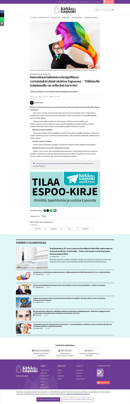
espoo (44, 216)
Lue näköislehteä (62, 2)
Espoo (59, 373)
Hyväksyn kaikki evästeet (48, 399)
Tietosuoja (79, 376)
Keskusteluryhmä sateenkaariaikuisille (48, 163)
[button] (44, 210)
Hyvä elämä (44, 373)
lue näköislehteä (103, 366)
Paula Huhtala (44, 96)
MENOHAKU (109, 2)
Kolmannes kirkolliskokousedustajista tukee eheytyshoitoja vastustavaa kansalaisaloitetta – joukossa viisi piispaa (69, 285)
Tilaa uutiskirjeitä (80, 379)
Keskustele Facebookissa (42, 350)
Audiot (43, 381)
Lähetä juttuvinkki (85, 2)
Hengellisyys (44, 379)
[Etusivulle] (65, 10)
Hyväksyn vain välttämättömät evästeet (78, 399)
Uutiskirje (90, 350)
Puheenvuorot (45, 376)
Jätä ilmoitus (73, 2)
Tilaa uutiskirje (96, 2)
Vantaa (59, 379)
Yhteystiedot (79, 370)
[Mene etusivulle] (27, 369)
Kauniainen (60, 376)
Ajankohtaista (45, 370)
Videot (42, 384)
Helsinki (59, 370)
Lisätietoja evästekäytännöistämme (78, 394)
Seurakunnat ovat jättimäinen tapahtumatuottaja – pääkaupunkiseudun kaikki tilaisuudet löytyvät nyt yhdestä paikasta (71, 272)
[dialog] (65, 396)
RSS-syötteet (45, 387)
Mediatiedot (79, 373)
